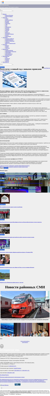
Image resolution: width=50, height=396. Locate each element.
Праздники (7, 23)
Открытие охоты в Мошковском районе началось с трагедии (11, 282)
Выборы (7, 45)
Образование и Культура (10, 51)
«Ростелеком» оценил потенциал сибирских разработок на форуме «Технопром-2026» (20, 189)
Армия (6, 18)
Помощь (7, 22)
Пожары (7, 59)
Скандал (7, 60)
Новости (4, 14)
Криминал (7, 58)
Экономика (5, 37)
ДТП (6, 57)
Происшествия (6, 56)
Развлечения (8, 36)
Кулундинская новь (4, 5)
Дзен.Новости (6, 62)
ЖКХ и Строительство (10, 43)
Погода (6, 35)
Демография (8, 52)
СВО (6, 24)
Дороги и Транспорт (9, 41)
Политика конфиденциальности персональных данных (12, 377)
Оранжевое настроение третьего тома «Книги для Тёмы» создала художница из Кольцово (17, 267)
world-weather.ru (25, 342)
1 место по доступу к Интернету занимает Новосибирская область (14, 165)
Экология (7, 42)
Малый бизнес (8, 55)
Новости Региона (9, 15)
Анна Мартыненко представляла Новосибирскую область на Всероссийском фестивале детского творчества (21, 222)
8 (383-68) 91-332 (25, 370)
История (7, 21)
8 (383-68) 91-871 (12, 366)
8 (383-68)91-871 (17, 370)
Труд (6, 25)
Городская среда (8, 53)
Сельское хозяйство (9, 38)
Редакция (2, 70)
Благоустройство (9, 20)
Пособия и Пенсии (9, 34)
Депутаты (7, 48)
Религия (7, 30)
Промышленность (9, 39)
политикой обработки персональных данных (20, 391)
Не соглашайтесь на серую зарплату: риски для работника (11, 206)
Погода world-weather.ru (25, 341)
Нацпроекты (5, 49)
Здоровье (7, 29)
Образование (8, 27)
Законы (6, 46)
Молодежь (7, 32)
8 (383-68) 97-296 (10, 372)
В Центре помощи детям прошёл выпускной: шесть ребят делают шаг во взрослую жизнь (21, 183)
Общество (5, 17)
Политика (5, 44)
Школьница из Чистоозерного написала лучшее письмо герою (14, 166)
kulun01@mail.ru (17, 368)
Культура (7, 28)
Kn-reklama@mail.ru (4, 374)
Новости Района (8, 16)
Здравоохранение (9, 50)
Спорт (6, 31)
